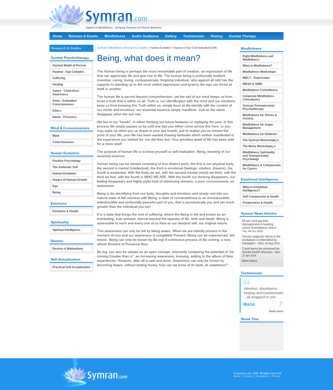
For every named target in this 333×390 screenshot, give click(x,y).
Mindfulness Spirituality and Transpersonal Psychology (259, 156)
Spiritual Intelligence (66, 230)
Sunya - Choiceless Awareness (65, 92)
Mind (55, 135)
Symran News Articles (259, 213)
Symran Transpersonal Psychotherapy (258, 107)
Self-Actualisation (65, 259)
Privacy (276, 376)
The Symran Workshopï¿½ (261, 140)
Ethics (56, 110)
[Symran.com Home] (114, 29)
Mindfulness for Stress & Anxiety (260, 116)
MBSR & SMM (252, 84)
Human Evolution (64, 173)
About (237, 376)
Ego (55, 186)
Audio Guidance (145, 36)
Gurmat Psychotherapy (70, 58)
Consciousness (63, 142)
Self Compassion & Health (261, 196)
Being (56, 192)
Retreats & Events (83, 36)
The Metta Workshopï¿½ (259, 146)
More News (249, 261)
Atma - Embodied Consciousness (64, 102)
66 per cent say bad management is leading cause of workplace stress (259, 224)
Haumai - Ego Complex (68, 71)
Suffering (58, 78)
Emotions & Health (65, 211)
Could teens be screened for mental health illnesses (261, 250)
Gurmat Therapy (242, 36)
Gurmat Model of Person (69, 65)
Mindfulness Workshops (259, 71)
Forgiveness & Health (258, 202)
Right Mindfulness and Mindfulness (258, 57)
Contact (248, 376)
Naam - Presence (64, 117)
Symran (101, 47)
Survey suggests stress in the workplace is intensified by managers (261, 240)
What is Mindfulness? (257, 65)
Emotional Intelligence (259, 179)
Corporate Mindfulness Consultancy (258, 97)
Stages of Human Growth (69, 179)
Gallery (171, 36)
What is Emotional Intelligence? (255, 188)
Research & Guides (66, 48)
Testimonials (193, 36)
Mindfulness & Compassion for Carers (262, 166)
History (217, 36)
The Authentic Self (65, 167)
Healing (57, 84)
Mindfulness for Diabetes (260, 134)
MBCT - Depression (256, 78)
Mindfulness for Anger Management (258, 126)
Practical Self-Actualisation (71, 267)
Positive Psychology (66, 161)
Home (57, 36)
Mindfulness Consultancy (260, 90)
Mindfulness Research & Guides (128, 47)
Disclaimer (262, 376)
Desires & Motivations (67, 248)
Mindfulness (115, 36)
